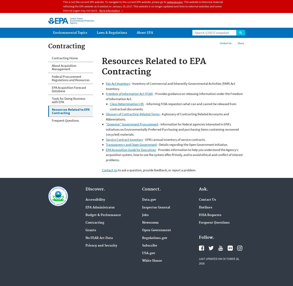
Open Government (156, 230)
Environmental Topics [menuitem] (70, 33)
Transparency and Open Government (131, 144)
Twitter (211, 248)
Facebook (201, 248)
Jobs (145, 215)
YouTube (220, 248)
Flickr (230, 248)
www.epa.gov (175, 2)
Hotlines (205, 207)
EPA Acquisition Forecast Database (69, 89)
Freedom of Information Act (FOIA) (129, 94)
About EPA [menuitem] (145, 33)
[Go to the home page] (58, 21)
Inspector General (156, 207)
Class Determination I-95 (127, 104)
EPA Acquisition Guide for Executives (131, 150)
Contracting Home (65, 58)
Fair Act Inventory (118, 83)
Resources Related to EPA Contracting (71, 111)
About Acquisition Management (64, 67)
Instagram (239, 248)
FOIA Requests (210, 215)
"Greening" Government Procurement (132, 124)
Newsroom (150, 223)
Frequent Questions (65, 120)
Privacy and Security (101, 246)
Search (240, 33)
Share (241, 43)
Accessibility (95, 200)
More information (109, 10)
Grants (91, 230)
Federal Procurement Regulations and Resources (70, 78)
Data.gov (149, 200)
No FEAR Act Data (99, 238)
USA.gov (148, 253)
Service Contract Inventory (124, 139)
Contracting (95, 223)
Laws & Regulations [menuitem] (112, 33)
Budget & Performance (103, 215)
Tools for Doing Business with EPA (68, 100)
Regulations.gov (154, 238)
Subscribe (149, 246)
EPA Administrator (100, 207)
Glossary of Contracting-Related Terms (133, 114)
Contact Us (225, 43)
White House (152, 261)
